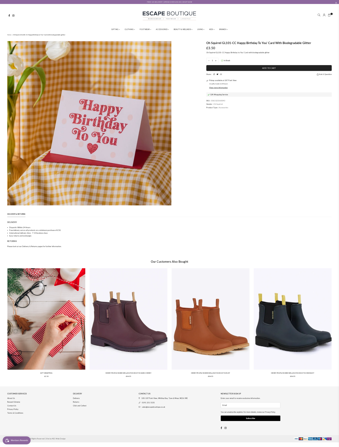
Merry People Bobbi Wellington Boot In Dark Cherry (128, 373)
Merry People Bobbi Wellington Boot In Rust (210, 373)
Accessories (162, 29)
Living (200, 29)
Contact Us (11, 406)
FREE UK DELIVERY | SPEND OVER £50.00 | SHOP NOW (169, 2)
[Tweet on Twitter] (217, 74)
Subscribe (250, 418)
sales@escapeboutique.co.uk (153, 407)
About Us (11, 398)
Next (335, 324)
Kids (211, 29)
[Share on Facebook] (214, 74)
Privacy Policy (13, 409)
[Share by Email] (221, 74)
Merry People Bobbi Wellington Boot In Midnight (292, 373)
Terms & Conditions (15, 413)
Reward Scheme (13, 402)
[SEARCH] (319, 15)
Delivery (76, 398)
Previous (3, 324)
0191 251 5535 (148, 403)
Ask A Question (325, 74)
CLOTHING (129, 29)
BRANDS (223, 29)
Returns (76, 402)
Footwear (145, 29)
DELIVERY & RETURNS (16, 214)
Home (9, 35)
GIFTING (115, 29)
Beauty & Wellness (183, 29)
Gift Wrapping (46, 373)
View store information (218, 88)
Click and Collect (79, 406)
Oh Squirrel (218, 104)
